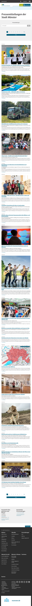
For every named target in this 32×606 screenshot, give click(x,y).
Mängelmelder (4, 541)
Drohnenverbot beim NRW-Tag (8, 366)
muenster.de (4, 1)
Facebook (22, 582)
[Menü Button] (29, 1)
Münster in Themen (16, 554)
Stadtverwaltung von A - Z (4, 537)
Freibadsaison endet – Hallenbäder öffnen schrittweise (13, 91)
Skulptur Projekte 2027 (25, 538)
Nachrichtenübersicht (15, 534)
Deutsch (24, 1)
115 (8, 517)
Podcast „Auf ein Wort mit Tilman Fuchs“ (16, 543)
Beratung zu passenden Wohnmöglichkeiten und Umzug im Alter (15, 328)
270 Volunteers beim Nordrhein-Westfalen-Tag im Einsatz (14, 482)
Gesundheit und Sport (15, 564)
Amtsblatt (13, 536)
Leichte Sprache (4, 584)
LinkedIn (17, 582)
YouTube (29, 582)
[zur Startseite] (24, 5)
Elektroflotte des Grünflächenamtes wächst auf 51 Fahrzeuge (15, 123)
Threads (24, 582)
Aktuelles (14, 532)
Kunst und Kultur (14, 566)
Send (22, 534)
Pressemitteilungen (16, 22)
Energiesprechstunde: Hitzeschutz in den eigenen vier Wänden (15, 337)
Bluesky (27, 582)
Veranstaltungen (25, 532)
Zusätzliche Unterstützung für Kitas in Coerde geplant (13, 205)
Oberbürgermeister (5, 543)
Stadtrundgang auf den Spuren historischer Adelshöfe (13, 394)
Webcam (13, 538)
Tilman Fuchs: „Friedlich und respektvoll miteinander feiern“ (15, 155)
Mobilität (13, 559)
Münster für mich (6, 554)
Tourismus (24, 554)
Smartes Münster (4, 548)
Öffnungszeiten (4, 539)
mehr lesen (3, 71)
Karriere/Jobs (4, 587)
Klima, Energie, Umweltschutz (14, 557)
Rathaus (3, 532)
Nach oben (28, 526)
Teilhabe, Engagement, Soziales (15, 562)
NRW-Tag (23, 536)
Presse (3, 586)
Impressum (3, 581)
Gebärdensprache (4, 585)
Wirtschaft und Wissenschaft (14, 572)
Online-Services (4, 534)
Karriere (3, 576)
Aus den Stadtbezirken (5, 556)
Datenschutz (4, 582)
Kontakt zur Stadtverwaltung (16, 587)
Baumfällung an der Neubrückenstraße (10, 443)
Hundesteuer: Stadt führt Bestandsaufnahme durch (13, 425)
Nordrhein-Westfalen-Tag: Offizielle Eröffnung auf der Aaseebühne (16, 65)
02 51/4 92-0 (4, 516)
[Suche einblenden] (21, 1)
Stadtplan (3, 592)
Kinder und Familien (5, 558)
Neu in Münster (4, 563)
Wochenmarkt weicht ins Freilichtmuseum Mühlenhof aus (14, 434)
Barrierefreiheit (4, 550)
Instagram (19, 582)
